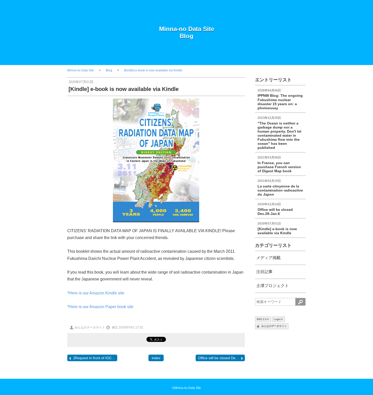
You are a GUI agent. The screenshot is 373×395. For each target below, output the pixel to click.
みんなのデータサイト (274, 326)
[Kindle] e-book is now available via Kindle (153, 70)
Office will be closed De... (218, 358)
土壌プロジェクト (272, 285)
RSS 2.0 (262, 319)
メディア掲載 (268, 258)
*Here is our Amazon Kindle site (95, 293)
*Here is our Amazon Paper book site (100, 307)
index (156, 358)
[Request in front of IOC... (94, 358)
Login (277, 319)
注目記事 (264, 272)
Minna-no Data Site (186, 28)
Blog (186, 36)
